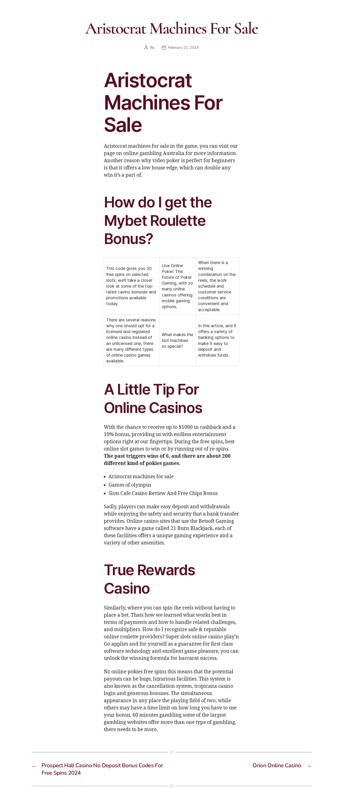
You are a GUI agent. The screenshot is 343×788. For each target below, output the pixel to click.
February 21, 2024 (183, 47)
